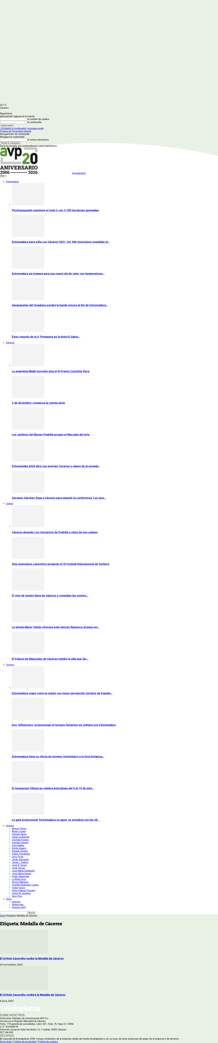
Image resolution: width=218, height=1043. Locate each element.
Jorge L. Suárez (20, 862)
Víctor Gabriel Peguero (23, 890)
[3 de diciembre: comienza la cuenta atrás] (28, 397)
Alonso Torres (19, 828)
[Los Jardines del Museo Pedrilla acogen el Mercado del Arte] (28, 428)
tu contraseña (34, 122)
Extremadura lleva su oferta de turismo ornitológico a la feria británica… (58, 756)
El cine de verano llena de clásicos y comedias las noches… (50, 595)
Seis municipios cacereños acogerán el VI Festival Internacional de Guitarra (60, 564)
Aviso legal (6, 1041)
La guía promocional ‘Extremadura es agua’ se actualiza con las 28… (55, 820)
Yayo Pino (17, 896)
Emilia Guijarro (19, 848)
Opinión (10, 825)
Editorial (16, 901)
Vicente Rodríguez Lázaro (25, 884)
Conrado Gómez (20, 842)
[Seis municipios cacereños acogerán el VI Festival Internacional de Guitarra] (28, 558)
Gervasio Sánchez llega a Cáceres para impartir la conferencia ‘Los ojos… (59, 498)
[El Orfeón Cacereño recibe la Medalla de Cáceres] (24, 952)
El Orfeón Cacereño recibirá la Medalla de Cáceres (32, 994)
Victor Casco (18, 887)
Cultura (9, 503)
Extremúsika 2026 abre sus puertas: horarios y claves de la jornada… (56, 466)
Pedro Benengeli (20, 876)
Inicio (3, 915)
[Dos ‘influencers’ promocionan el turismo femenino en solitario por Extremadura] (28, 719)
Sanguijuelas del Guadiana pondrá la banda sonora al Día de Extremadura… (60, 305)
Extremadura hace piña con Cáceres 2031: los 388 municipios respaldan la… (61, 242)
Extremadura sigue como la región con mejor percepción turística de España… (62, 693)
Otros (9, 899)
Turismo (10, 664)
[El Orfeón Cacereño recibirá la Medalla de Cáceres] (24, 989)
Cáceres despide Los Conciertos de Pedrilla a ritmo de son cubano (55, 532)
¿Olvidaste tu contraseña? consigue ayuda (22, 128)
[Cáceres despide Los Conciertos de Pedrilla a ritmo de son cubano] (28, 526)
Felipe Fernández (21, 854)
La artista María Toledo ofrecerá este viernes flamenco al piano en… (55, 627)
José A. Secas (19, 865)
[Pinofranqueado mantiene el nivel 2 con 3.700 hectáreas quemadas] (28, 204)
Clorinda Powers (20, 839)
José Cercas (18, 868)
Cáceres (10, 342)
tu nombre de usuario (38, 119)
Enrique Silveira (20, 851)
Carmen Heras (19, 834)
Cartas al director (21, 837)
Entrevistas (18, 904)
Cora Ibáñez (18, 845)
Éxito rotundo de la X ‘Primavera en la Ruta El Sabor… (46, 336)
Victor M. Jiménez (21, 893)
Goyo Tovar (17, 856)
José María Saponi (21, 873)
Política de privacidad (24, 1041)
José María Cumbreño (23, 870)
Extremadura (12, 181)
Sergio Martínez (20, 882)
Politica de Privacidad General (15, 131)
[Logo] (2, 176)
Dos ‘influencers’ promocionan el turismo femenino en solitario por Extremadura (64, 725)
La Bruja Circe (19, 879)
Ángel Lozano (19, 831)
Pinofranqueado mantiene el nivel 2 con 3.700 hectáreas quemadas (55, 210)
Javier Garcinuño (20, 859)
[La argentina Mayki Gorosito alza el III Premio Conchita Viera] (28, 365)
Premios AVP (19, 907)
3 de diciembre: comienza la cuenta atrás (38, 403)
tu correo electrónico (38, 139)
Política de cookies (48, 1041)
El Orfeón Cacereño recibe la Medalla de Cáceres (32, 958)
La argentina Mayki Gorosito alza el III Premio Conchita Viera (50, 371)
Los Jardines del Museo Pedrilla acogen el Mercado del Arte (51, 434)
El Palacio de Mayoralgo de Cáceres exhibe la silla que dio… (50, 659)
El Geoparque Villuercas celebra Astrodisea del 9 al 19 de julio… (53, 788)
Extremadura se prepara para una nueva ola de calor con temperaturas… (58, 273)
